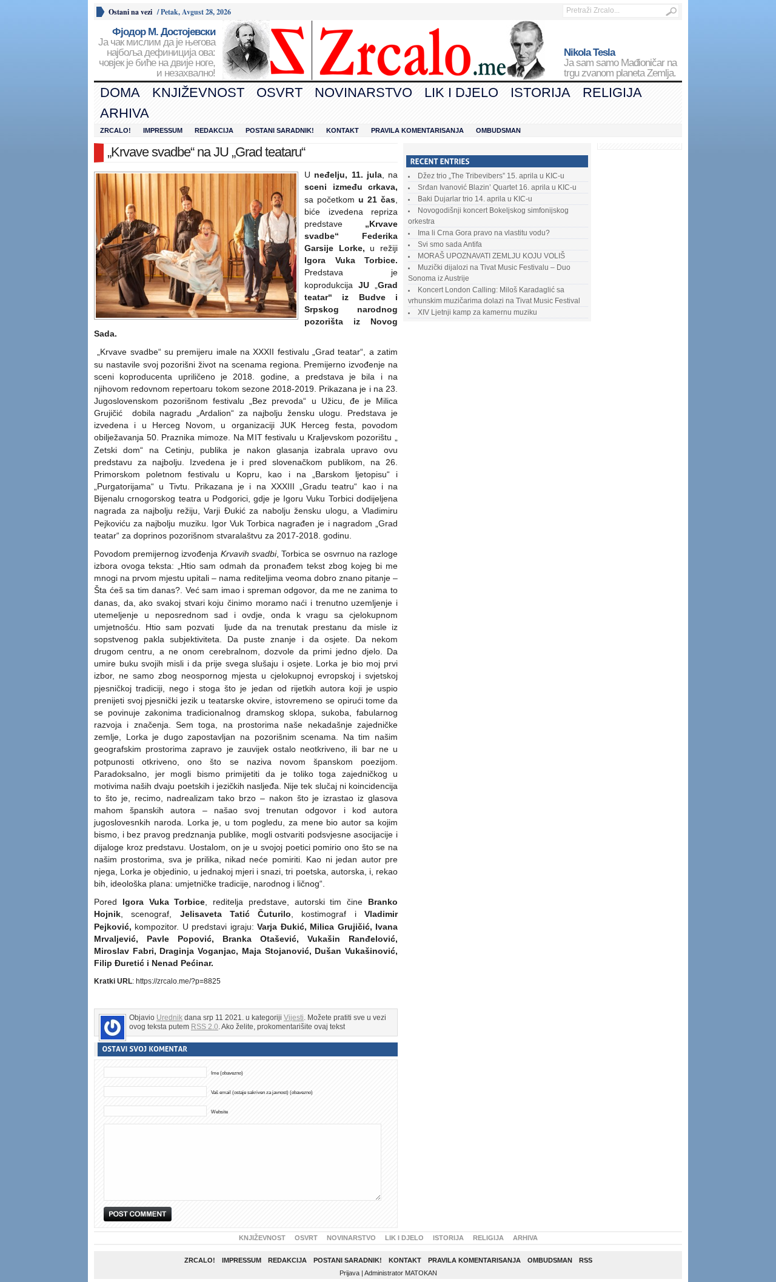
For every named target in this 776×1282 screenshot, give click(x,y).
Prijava (350, 1273)
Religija (612, 92)
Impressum (162, 130)
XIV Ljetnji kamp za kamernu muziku (477, 312)
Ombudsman (498, 130)
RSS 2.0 (204, 1026)
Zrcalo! (115, 130)
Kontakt (342, 130)
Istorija (540, 92)
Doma (120, 92)
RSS (585, 1260)
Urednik (169, 1017)
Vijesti (294, 1017)
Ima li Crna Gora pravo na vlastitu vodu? (484, 233)
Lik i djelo (461, 92)
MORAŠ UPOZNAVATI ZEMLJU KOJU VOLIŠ (491, 256)
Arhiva (124, 113)
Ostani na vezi (130, 12)
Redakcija (214, 130)
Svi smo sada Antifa (450, 244)
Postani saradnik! (280, 130)
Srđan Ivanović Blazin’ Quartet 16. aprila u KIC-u (497, 187)
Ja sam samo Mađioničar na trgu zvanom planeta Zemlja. (620, 63)
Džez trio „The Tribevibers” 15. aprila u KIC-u (491, 176)
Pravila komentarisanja (417, 130)
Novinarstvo (363, 92)
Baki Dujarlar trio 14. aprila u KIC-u (475, 199)
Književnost (198, 92)
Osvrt (279, 92)
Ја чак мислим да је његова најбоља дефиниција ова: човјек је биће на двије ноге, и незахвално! (156, 53)
